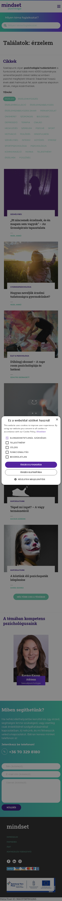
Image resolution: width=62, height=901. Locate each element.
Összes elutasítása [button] (31, 472)
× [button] (57, 419)
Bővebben (41, 431)
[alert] (31, 450)
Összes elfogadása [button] (31, 464)
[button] (31, 479)
